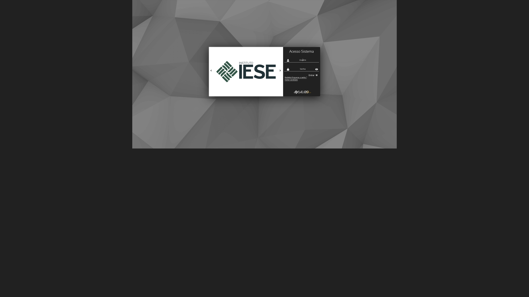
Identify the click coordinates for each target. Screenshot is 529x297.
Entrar (312, 75)
